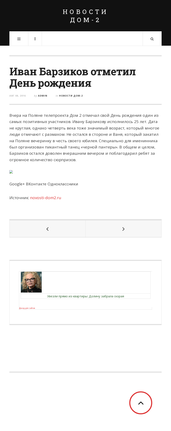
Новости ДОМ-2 (85, 16)
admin (42, 95)
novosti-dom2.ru (45, 197)
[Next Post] (123, 228)
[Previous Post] (48, 228)
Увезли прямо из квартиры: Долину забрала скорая (85, 296)
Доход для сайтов (27, 308)
